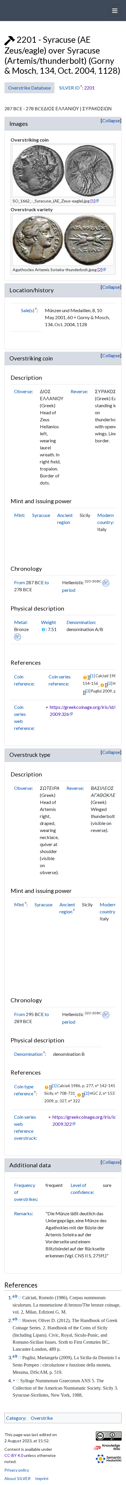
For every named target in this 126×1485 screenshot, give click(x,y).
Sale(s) (27, 310)
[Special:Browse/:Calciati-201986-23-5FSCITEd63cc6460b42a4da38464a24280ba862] (19, 1297)
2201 (89, 87)
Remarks (23, 1213)
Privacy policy (16, 1469)
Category (15, 1418)
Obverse (23, 391)
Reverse (79, 391)
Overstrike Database (29, 87)
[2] (100, 269)
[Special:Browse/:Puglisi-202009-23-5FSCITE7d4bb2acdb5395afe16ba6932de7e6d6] (19, 1357)
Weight (48, 622)
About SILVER (17, 1478)
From (19, 582)
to (47, 582)
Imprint (42, 1478)
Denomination (81, 622)
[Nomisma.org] (105, 582)
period (68, 590)
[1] (93, 200)
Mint (19, 515)
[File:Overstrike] (9, 39)
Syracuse (41, 515)
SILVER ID (69, 87)
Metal (20, 622)
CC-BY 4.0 (13, 1455)
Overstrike (42, 1418)
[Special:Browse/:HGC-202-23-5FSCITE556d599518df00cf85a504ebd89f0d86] (19, 1320)
